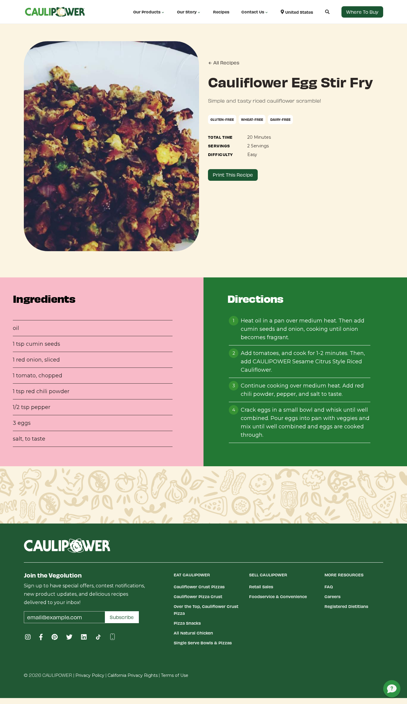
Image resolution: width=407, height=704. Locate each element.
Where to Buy (362, 12)
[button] (321, 12)
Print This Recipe (233, 174)
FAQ (328, 586)
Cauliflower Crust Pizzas (199, 586)
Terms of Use (174, 675)
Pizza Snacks (187, 623)
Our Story (187, 11)
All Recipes (225, 62)
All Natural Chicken (193, 632)
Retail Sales (261, 586)
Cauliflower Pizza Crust (198, 596)
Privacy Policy (89, 675)
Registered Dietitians (346, 606)
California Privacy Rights (133, 675)
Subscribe (122, 617)
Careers (332, 596)
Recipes (221, 11)
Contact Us (252, 11)
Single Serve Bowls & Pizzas (203, 642)
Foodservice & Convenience (278, 596)
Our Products (147, 11)
